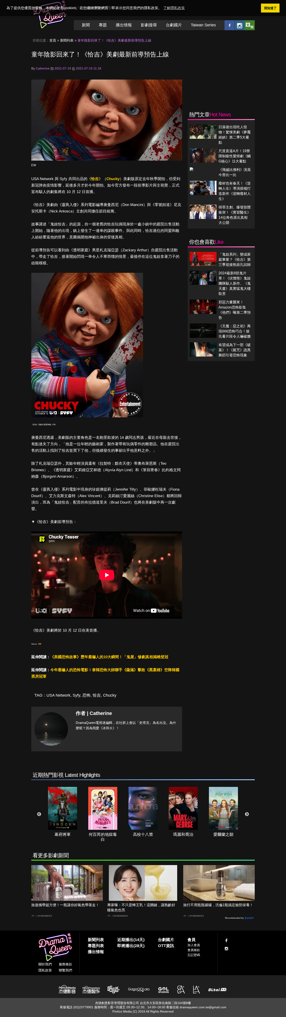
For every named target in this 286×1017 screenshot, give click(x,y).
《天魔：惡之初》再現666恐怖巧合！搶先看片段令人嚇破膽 (235, 331)
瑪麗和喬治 (183, 834)
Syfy (76, 695)
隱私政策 (45, 970)
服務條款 (65, 964)
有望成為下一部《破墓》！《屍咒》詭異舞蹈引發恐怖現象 (235, 350)
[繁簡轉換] (250, 25)
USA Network (58, 695)
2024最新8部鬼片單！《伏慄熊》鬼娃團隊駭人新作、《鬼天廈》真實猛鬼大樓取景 (235, 283)
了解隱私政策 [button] (174, 8)
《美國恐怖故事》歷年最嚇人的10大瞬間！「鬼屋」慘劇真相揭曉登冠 (109, 657)
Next (247, 814)
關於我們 (45, 964)
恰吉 (95, 179)
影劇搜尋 (149, 25)
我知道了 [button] (270, 8)
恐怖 (86, 695)
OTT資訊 (166, 945)
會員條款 (193, 950)
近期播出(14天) (131, 939)
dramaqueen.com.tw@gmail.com (203, 1007)
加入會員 (193, 945)
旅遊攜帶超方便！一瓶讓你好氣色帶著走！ (65, 905)
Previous (39, 814)
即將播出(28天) (131, 945)
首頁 (52, 40)
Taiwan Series (203, 25)
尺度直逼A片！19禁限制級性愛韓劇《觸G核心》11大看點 (235, 156)
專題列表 (96, 945)
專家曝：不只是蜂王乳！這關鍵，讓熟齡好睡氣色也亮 (141, 907)
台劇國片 (174, 25)
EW (33, 165)
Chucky (113, 179)
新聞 (86, 25)
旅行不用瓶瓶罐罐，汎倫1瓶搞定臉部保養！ (218, 905)
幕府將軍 (63, 834)
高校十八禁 (143, 834)
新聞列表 (67, 40)
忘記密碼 (193, 955)
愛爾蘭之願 (223, 834)
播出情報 (124, 25)
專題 (103, 25)
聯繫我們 (65, 970)
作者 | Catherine (94, 713)
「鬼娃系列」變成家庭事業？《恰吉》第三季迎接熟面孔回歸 (235, 259)
